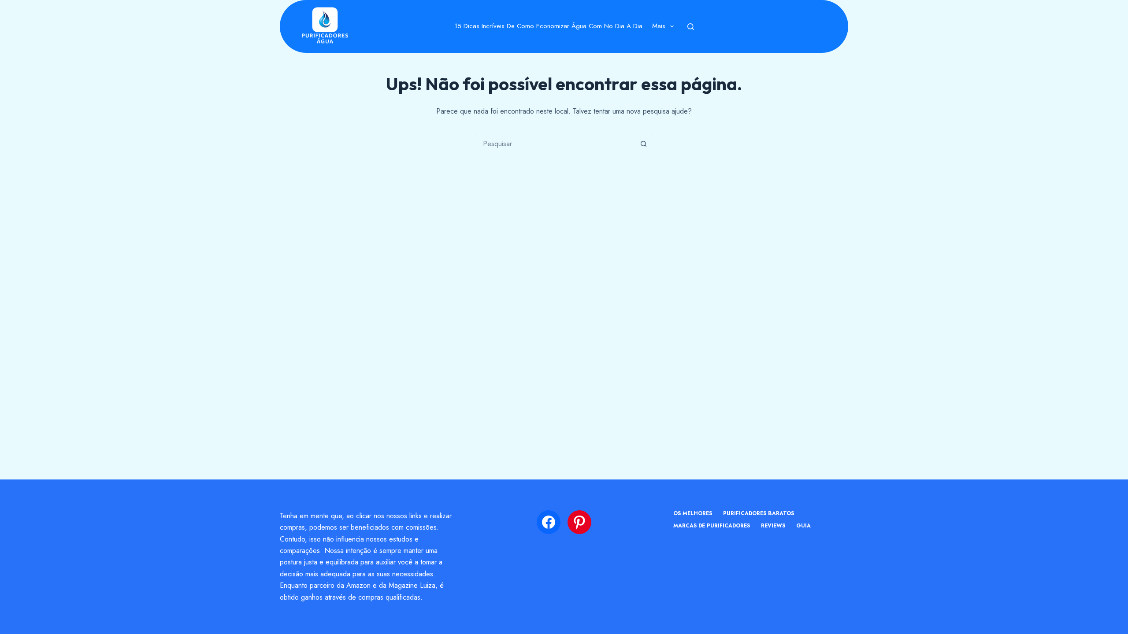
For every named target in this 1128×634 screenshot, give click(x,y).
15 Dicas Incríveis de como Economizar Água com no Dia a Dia (548, 26)
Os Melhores (692, 513)
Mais (658, 26)
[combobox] (555, 143)
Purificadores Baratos (758, 513)
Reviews (773, 526)
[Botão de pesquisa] (643, 143)
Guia (803, 526)
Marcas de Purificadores (711, 526)
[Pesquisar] (690, 26)
